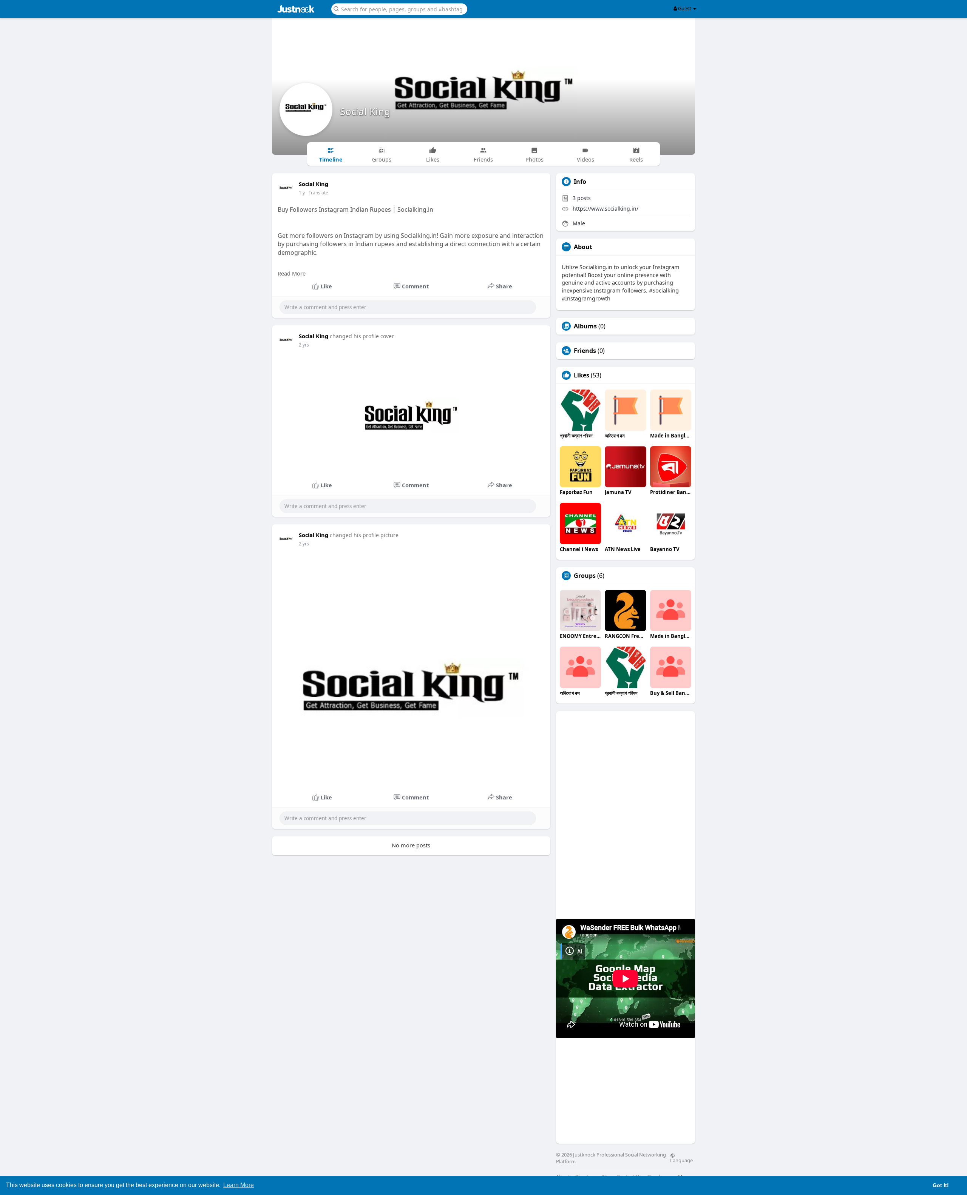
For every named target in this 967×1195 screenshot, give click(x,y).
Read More (292, 273)
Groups (585, 576)
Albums (585, 326)
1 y (302, 192)
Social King (365, 111)
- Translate (317, 192)
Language (681, 1160)
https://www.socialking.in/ (605, 208)
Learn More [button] (238, 1185)
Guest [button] (684, 8)
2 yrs (304, 345)
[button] (399, 8)
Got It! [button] (941, 1185)
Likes (581, 375)
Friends (585, 351)
